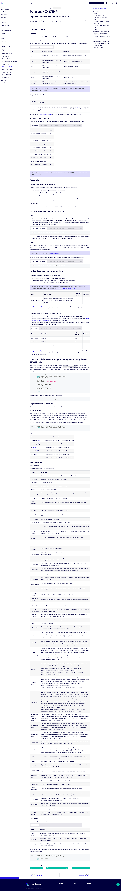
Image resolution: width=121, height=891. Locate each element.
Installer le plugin (54, 253)
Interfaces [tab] (44, 125)
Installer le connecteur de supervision (101, 25)
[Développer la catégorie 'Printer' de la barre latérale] (17, 33)
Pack (95, 27)
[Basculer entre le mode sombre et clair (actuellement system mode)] (117, 3)
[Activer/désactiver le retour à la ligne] (86, 399)
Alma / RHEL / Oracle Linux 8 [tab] (38, 228)
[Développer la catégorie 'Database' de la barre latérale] (17, 22)
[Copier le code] (89, 233)
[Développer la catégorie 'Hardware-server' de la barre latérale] (17, 25)
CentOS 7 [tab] (79, 228)
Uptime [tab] (64, 125)
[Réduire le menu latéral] (9, 878)
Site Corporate (61, 883)
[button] (119, 3)
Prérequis (95, 19)
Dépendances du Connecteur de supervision (100, 9)
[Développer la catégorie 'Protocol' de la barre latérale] (17, 36)
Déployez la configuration (38, 306)
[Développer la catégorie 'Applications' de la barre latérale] (17, 12)
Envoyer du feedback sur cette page (58, 868)
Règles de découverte (99, 15)
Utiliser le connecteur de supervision (101, 31)
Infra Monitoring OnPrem (17, 3)
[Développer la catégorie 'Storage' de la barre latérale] (17, 41)
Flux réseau (96, 23)
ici (48, 302)
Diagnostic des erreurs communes (101, 43)
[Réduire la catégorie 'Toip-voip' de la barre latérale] (17, 44)
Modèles (96, 13)
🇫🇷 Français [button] (111, 3)
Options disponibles (98, 47)
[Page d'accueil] (31, 8)
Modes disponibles (98, 45)
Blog (75, 883)
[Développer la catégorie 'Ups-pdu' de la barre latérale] (17, 80)
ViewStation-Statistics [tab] (75, 125)
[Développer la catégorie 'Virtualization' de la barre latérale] (17, 83)
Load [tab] (50, 125)
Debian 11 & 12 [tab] (70, 228)
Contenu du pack (96, 11)
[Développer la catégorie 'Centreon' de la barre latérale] (17, 17)
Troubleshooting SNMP (69, 288)
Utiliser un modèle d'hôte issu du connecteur (101, 34)
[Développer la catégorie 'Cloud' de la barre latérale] (17, 20)
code (39, 440)
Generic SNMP (78, 107)
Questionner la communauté (82, 868)
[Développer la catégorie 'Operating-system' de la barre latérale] (17, 30)
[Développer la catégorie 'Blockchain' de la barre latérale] (17, 14)
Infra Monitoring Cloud (30, 3)
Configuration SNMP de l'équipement (102, 21)
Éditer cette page (37, 868)
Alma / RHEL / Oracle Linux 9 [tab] (56, 228)
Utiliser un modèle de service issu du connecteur (102, 37)
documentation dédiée (46, 114)
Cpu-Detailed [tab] (34, 125)
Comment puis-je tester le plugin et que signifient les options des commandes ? (101, 41)
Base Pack (34, 25)
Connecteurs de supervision (42, 3)
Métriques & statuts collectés (100, 17)
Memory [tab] (57, 125)
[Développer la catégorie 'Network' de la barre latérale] (17, 28)
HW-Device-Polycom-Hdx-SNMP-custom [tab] (42, 47)
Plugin (95, 29)
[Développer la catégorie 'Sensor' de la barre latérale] (17, 38)
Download (89, 883)
